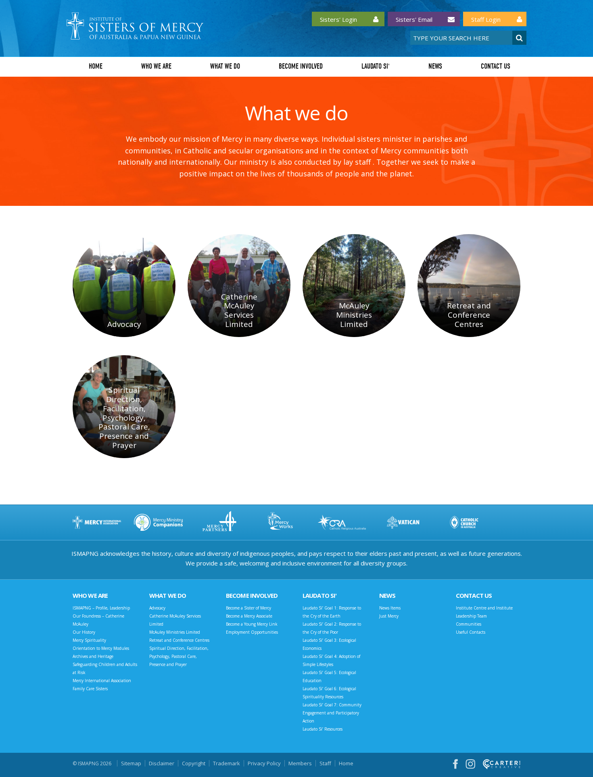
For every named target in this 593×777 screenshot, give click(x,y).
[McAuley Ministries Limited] (354, 285)
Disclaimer (161, 763)
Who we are (156, 66)
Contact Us (495, 66)
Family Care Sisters (90, 688)
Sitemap (131, 763)
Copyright (193, 763)
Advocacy (157, 608)
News (435, 66)
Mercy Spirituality (89, 640)
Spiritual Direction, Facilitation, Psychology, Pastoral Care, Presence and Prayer (179, 656)
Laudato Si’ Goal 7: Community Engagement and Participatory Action (332, 713)
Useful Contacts (470, 632)
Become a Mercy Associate (249, 616)
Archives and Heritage (93, 656)
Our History (84, 632)
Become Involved (301, 66)
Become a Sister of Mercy (248, 608)
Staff (325, 763)
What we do (225, 66)
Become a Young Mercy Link (252, 624)
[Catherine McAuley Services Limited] (239, 285)
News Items (390, 608)
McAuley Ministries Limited (174, 632)
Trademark (226, 763)
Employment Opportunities (252, 632)
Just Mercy (389, 616)
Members (300, 763)
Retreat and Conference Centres (179, 640)
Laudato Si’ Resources (322, 729)
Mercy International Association (102, 680)
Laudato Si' (375, 66)
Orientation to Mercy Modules (101, 648)
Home (95, 66)
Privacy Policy (264, 763)
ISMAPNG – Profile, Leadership (101, 608)
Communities (468, 624)
